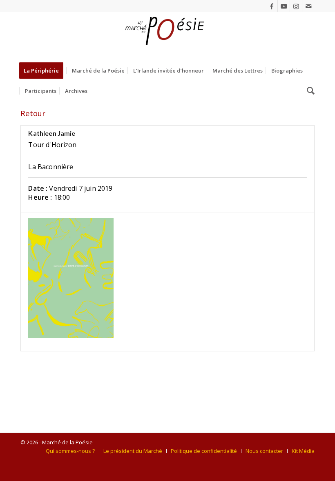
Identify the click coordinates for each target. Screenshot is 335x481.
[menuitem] (43, 70)
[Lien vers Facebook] (271, 6)
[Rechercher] (309, 91)
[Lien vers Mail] (308, 6)
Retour (32, 113)
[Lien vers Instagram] (296, 6)
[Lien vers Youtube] (284, 6)
